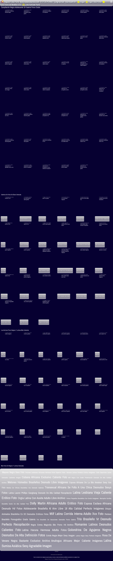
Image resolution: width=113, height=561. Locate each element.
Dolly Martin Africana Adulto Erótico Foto (56, 503)
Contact (56, 551)
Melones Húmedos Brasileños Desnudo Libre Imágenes (38, 482)
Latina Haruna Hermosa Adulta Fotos (44, 530)
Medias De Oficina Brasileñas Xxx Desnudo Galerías (25, 488)
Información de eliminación (56, 554)
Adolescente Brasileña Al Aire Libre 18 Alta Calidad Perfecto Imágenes (64, 508)
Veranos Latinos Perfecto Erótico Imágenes (80, 472)
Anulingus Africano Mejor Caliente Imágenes (77, 541)
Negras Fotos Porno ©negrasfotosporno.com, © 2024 (56, 559)
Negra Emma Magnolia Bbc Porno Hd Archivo (52, 524)
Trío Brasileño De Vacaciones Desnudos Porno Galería (56, 519)
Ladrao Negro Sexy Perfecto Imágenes (88, 536)
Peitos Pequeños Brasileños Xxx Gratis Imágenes (82, 498)
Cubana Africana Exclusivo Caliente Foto (44, 477)
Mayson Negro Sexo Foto (13, 472)
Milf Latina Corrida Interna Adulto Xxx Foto (76, 513)
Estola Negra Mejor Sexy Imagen (60, 535)
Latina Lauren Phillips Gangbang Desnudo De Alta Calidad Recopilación (40, 492)
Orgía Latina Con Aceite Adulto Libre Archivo (41, 498)
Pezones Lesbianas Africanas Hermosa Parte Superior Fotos (45, 472)
